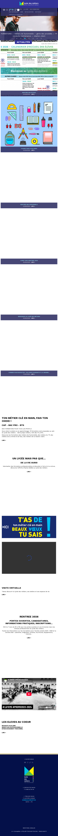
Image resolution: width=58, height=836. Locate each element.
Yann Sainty (43, 831)
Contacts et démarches (16, 14)
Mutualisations (29, 11)
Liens (21, 11)
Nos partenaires (13, 11)
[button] (16, 38)
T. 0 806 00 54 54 (29, 789)
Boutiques (38, 11)
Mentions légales (29, 828)
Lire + (4, 440)
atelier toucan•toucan (29, 831)
